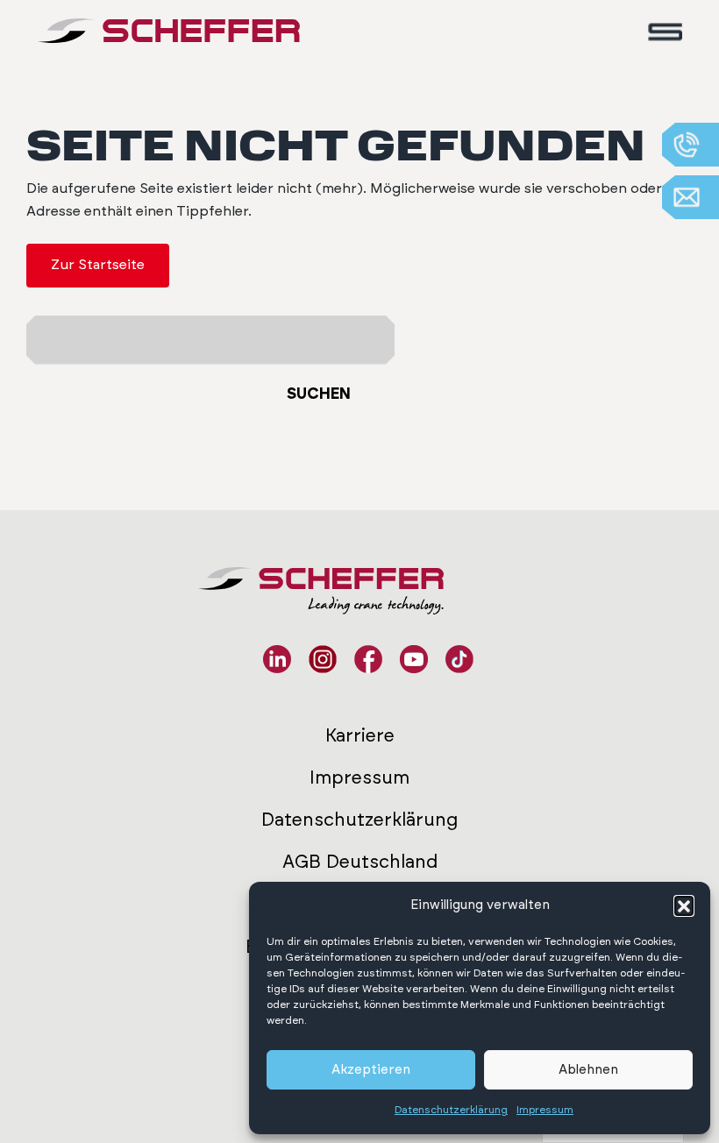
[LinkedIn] (277, 659)
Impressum (544, 1109)
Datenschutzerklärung (451, 1109)
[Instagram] (322, 659)
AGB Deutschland (360, 862)
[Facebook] (368, 659)
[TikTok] (459, 659)
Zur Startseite (98, 265)
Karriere (360, 736)
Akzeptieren (370, 1069)
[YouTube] (413, 659)
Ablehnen (588, 1069)
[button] (684, 905)
